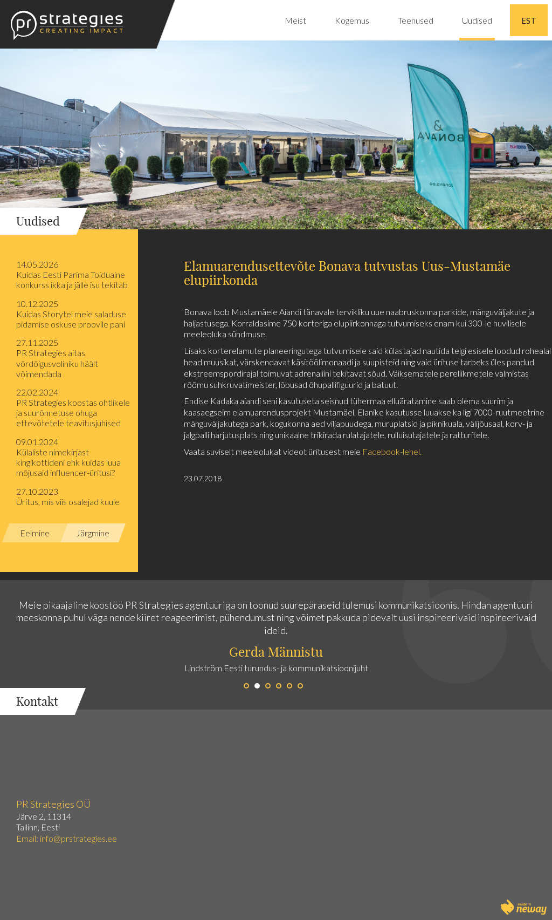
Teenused (415, 20)
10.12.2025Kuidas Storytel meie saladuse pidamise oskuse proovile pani (71, 313)
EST (528, 20)
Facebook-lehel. (392, 451)
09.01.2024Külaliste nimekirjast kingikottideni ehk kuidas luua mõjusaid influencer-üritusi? (68, 457)
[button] (138, 645)
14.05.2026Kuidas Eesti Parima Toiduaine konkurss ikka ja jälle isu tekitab (72, 274)
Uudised (477, 20)
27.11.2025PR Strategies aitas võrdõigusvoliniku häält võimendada (57, 358)
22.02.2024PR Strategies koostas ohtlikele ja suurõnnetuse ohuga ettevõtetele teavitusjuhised (73, 407)
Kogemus (352, 20)
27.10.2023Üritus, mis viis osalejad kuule (68, 496)
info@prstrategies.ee (79, 838)
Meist (295, 20)
